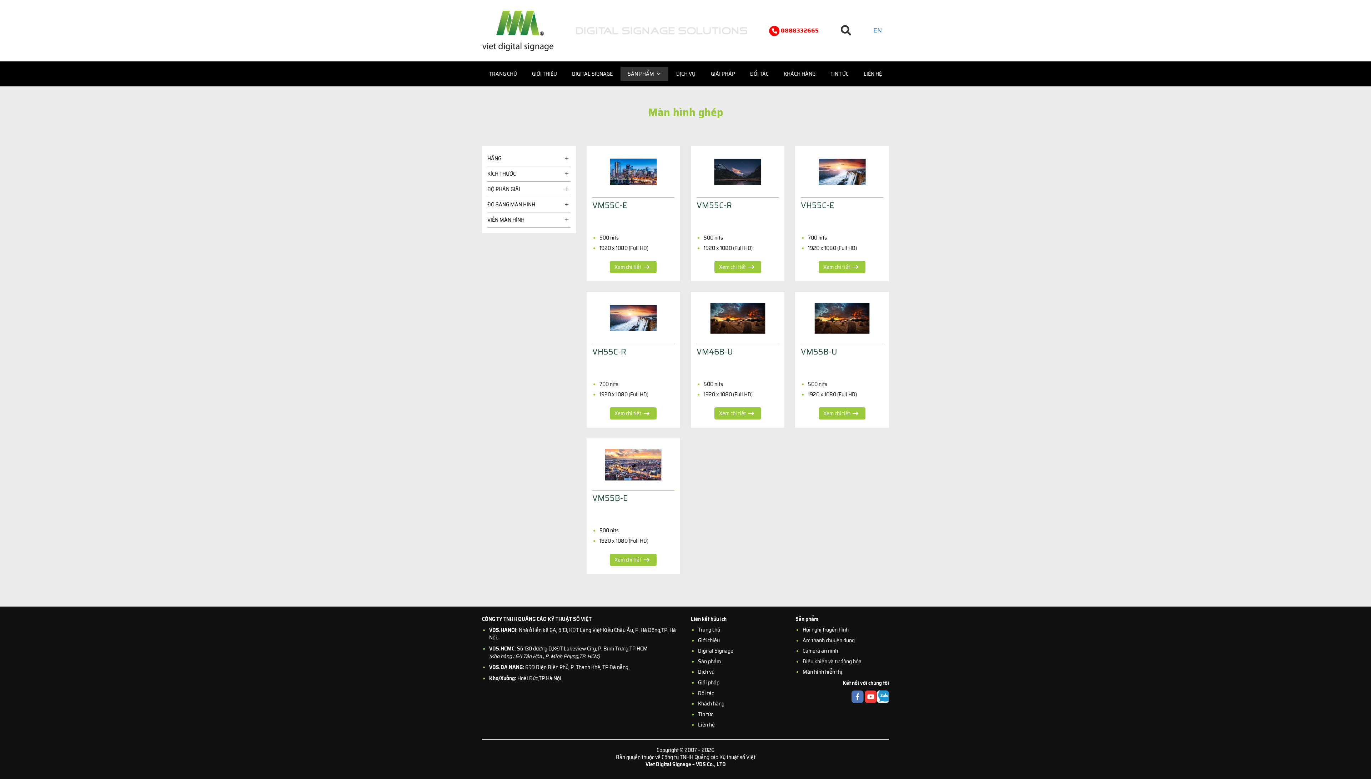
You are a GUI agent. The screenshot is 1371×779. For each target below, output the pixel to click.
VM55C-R (714, 205)
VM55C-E (609, 205)
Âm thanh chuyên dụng (829, 640)
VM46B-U (715, 352)
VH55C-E (817, 205)
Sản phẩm (641, 74)
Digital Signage (592, 74)
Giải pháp (723, 74)
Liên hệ (873, 74)
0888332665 (799, 30)
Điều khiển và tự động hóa (832, 661)
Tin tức (839, 74)
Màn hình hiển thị (822, 672)
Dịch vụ (685, 74)
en (877, 30)
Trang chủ (503, 74)
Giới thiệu (544, 74)
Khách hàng (799, 74)
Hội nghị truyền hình (826, 630)
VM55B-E (610, 498)
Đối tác (759, 74)
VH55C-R (609, 352)
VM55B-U (819, 352)
